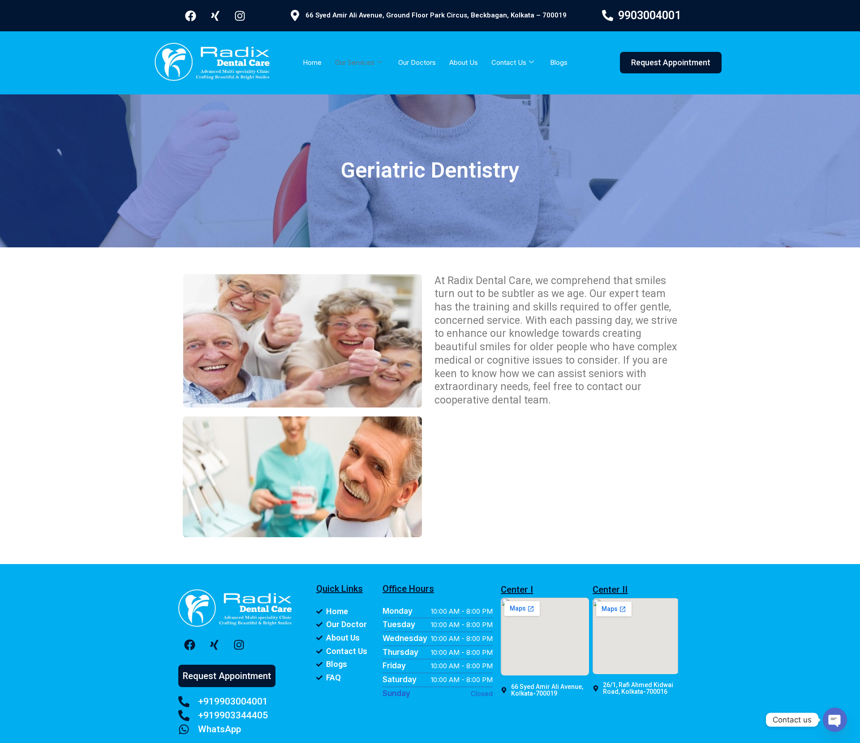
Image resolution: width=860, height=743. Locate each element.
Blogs (559, 62)
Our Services (354, 62)
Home (312, 62)
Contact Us (508, 62)
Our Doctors (417, 62)
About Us (463, 62)
